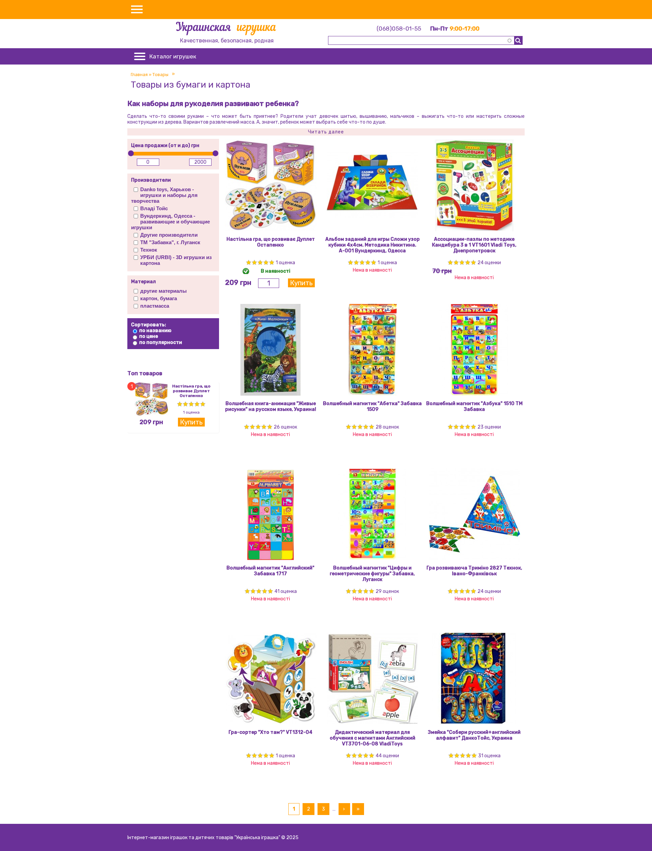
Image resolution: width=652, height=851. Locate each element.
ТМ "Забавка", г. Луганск (170, 242)
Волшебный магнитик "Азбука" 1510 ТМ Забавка (474, 406)
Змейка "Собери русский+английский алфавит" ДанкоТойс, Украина (474, 735)
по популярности (160, 342)
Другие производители (169, 235)
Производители (151, 180)
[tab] (326, 131)
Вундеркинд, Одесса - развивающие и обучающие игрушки (170, 221)
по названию (155, 330)
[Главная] (226, 29)
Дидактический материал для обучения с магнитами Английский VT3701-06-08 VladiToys (372, 738)
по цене (148, 336)
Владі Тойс (154, 208)
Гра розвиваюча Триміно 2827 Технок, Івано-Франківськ (474, 571)
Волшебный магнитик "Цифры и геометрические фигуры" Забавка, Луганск (372, 573)
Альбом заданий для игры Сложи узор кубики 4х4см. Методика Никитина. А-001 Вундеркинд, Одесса (372, 245)
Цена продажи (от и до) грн (165, 145)
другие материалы (163, 291)
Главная (139, 74)
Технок (148, 250)
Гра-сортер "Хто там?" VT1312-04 (270, 732)
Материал (143, 282)
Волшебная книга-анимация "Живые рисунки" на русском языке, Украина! (270, 406)
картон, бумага (158, 298)
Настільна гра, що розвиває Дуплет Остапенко (191, 391)
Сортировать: (148, 325)
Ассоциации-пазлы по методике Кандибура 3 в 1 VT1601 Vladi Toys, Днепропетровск (474, 245)
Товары (160, 74)
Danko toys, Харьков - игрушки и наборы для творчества (164, 195)
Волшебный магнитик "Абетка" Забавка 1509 (372, 406)
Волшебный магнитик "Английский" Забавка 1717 (270, 571)
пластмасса (154, 306)
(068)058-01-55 (399, 28)
